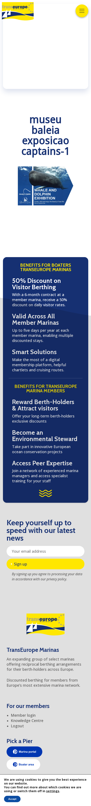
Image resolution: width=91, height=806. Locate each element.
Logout (17, 725)
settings (52, 791)
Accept (12, 799)
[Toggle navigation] (82, 10)
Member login (23, 715)
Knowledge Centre (27, 720)
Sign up (20, 564)
